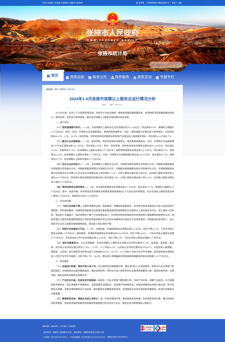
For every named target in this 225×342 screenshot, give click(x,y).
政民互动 (145, 77)
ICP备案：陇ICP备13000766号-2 (55, 337)
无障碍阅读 (153, 3)
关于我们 (63, 326)
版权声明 (54, 326)
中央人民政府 (47, 3)
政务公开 (100, 77)
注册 (180, 3)
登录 (174, 3)
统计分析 (71, 89)
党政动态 (77, 77)
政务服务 (122, 77)
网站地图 (46, 326)
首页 (54, 75)
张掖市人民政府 (75, 3)
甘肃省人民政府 (61, 3)
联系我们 (72, 326)
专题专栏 (167, 77)
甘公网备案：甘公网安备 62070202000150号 (88, 337)
